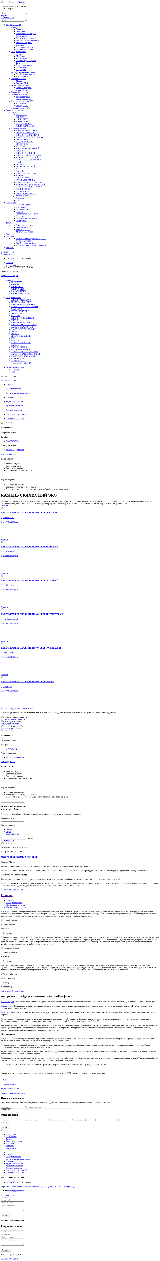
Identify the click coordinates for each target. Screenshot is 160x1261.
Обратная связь (7, 1195)
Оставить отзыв (18, 991)
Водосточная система (20, 85)
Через (8, 832)
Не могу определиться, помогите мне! (17, 708)
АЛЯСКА (20, 117)
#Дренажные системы (15, 905)
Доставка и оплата (14, 1141)
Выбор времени (13, 834)
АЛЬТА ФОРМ (22, 121)
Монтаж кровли (23, 229)
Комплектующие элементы (27, 40)
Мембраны (20, 31)
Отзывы (19, 211)
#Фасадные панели (14, 903)
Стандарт (20, 198)
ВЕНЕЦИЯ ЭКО (23, 189)
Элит (18, 200)
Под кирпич (21, 70)
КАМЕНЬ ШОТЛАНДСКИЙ (28, 160)
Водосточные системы (10, 1088)
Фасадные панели (18, 52)
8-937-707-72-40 (13, 258)
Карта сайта (11, 1148)
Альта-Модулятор (23, 241)
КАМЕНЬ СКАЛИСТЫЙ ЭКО (29, 137)
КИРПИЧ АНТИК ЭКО (26, 130)
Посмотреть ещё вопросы (12, 890)
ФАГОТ (19, 162)
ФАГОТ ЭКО (22, 139)
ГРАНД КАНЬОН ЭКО (26, 133)
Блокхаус (20, 45)
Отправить (6, 1110)
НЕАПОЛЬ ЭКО (23, 191)
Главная (9, 263)
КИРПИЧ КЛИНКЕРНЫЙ (27, 148)
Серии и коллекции (14, 110)
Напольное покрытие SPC (22, 101)
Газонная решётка (23, 99)
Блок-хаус (5, 1012)
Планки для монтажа (25, 65)
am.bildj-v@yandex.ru (15, 450)
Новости (19, 216)
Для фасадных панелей (26, 74)
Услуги (9, 223)
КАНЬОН (20, 171)
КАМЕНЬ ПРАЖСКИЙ (26, 173)
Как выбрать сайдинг (10, 724)
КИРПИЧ (20, 151)
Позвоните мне (7, 18)
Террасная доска (23, 97)
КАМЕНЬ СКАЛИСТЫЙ (27, 157)
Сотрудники (21, 220)
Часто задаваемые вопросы (27, 214)
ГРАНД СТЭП (22, 106)
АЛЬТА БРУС (22, 119)
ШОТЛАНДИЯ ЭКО (25, 142)
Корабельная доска (24, 43)
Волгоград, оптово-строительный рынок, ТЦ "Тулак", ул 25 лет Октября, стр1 (41, 1186)
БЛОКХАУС (21, 115)
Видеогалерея (22, 209)
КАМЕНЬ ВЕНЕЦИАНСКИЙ (29, 187)
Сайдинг (14, 27)
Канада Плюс (6, 1006)
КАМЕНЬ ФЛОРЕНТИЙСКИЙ (29, 182)
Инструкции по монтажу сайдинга (31, 245)
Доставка (10, 234)
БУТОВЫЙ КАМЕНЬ (25, 180)
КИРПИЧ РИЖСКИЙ (25, 153)
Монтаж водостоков (24, 232)
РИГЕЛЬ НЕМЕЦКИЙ (26, 166)
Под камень (21, 67)
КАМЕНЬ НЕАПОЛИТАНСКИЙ (30, 184)
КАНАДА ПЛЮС (24, 124)
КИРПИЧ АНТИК (24, 178)
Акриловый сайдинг (25, 47)
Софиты (19, 29)
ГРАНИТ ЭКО (22, 144)
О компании (11, 202)
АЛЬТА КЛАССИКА (25, 126)
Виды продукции (13, 25)
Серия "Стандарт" (24, 88)
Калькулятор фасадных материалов (31, 239)
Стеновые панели (18, 79)
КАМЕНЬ (20, 175)
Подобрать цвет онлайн (11, 728)
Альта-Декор (21, 36)
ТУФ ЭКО (20, 146)
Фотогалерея (21, 207)
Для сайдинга (22, 76)
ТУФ (18, 169)
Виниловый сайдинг (25, 49)
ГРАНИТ (20, 164)
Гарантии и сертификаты (27, 218)
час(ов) (29, 838)
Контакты (10, 248)
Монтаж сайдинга (23, 227)
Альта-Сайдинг (7, 1002)
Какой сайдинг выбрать (26, 243)
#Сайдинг (10, 900)
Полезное (10, 236)
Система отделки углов (26, 38)
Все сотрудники (8, 454)
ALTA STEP (21, 103)
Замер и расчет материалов (27, 225)
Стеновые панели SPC (20, 108)
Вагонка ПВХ (22, 83)
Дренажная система (19, 92)
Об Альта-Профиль (24, 205)
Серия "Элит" (22, 90)
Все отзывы (6, 991)
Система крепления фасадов (23, 72)
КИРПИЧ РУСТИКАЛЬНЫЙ (29, 155)
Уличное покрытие (19, 94)
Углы (18, 63)
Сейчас (9, 829)
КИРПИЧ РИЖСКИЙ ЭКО (28, 135)
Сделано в (9, 1259)
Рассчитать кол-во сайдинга (13, 719)
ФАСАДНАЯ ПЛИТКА (26, 193)
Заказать (4, 506)
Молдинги (20, 81)
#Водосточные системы (16, 907)
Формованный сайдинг (26, 34)
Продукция (11, 265)
